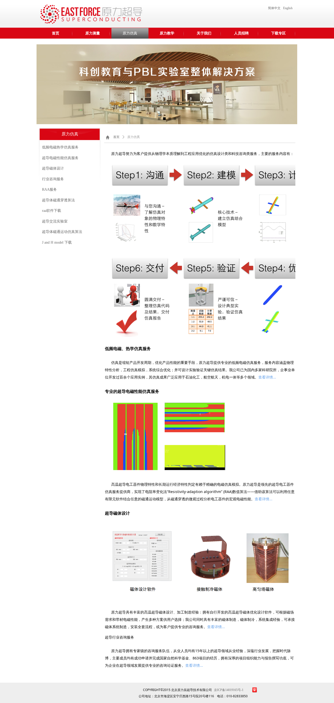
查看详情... (267, 377)
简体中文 (274, 8)
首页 (116, 137)
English (288, 8)
